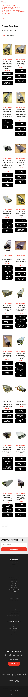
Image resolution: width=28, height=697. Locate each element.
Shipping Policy (14, 583)
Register (17, 589)
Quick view (7, 74)
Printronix (14, 643)
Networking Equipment (14, 609)
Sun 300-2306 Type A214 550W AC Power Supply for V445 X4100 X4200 (7, 65)
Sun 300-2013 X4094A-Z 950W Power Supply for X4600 (21, 356)
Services (14, 573)
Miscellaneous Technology (14, 615)
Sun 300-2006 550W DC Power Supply (21, 213)
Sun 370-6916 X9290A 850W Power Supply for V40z (21, 260)
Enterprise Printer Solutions (14, 611)
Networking (14, 571)
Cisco (14, 632)
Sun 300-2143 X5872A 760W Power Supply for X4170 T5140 (21, 308)
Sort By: (4, 35)
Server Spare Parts (14, 562)
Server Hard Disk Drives (14, 569)
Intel (14, 636)
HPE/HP (14, 630)
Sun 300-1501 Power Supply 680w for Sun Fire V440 (7, 450)
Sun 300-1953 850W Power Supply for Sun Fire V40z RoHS (7, 404)
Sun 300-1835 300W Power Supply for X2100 (21, 403)
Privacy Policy (14, 579)
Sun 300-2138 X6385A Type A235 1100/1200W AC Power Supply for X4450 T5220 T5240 (7, 165)
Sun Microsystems (14, 628)
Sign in (11, 589)
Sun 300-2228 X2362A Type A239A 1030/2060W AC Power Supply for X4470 (7, 114)
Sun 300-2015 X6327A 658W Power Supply (7, 355)
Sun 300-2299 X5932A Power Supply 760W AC (21, 497)
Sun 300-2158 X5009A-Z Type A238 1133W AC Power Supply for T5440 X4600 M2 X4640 (21, 114)
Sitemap (14, 591)
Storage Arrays (14, 566)
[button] (13, 18)
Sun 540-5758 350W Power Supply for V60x (21, 63)
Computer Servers (14, 602)
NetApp (14, 641)
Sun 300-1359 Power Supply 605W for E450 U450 (7, 308)
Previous (3, 695)
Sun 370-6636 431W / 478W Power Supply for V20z (21, 163)
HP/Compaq (14, 634)
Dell (14, 626)
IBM (14, 624)
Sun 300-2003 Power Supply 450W (7, 213)
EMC (14, 639)
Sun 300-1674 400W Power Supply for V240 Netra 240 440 (7, 498)
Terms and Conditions (14, 577)
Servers (14, 564)
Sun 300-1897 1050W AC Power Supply (7, 259)
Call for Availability (7, 83)
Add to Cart (20, 81)
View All (14, 645)
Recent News (14, 585)
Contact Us (14, 587)
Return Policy (14, 581)
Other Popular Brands (14, 613)
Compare (7, 77)
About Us (14, 575)
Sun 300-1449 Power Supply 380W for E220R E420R (21, 450)
